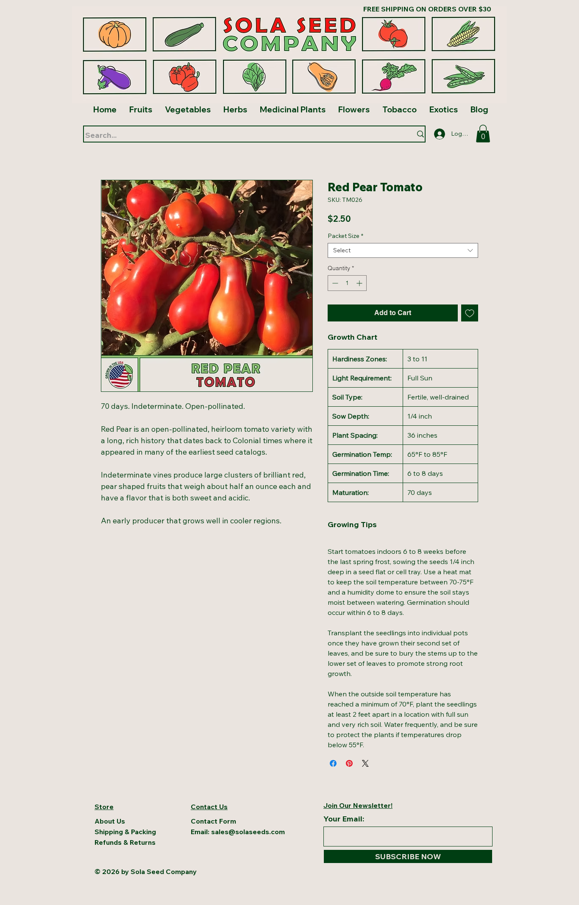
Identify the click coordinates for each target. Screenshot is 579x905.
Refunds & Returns (125, 842)
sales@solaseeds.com (248, 831)
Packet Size (345, 236)
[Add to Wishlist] (469, 312)
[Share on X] (365, 763)
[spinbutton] (347, 283)
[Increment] (360, 283)
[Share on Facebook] (333, 763)
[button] (483, 133)
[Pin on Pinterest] (349, 763)
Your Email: (343, 819)
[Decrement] (334, 283)
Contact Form (213, 821)
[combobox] (403, 250)
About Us (111, 821)
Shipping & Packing (125, 831)
